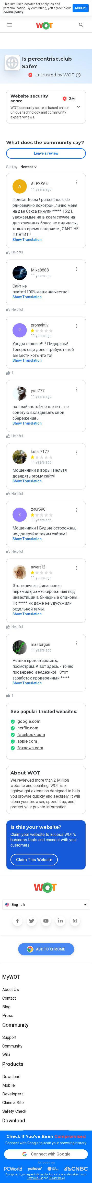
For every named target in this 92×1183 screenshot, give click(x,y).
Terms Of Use (35, 1178)
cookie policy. (13, 12)
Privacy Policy (57, 1178)
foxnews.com (30, 747)
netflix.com (27, 728)
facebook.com (31, 734)
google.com (28, 721)
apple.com (27, 741)
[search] (81, 25)
